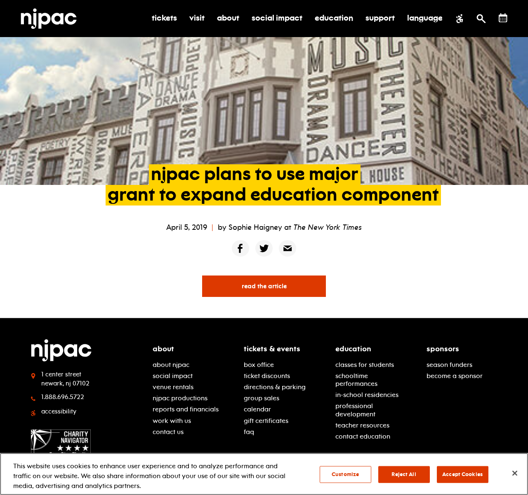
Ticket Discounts (267, 376)
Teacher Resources (362, 425)
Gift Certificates (266, 421)
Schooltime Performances (356, 380)
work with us (172, 421)
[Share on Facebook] (240, 248)
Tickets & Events (272, 349)
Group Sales (261, 398)
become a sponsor (455, 376)
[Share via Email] (287, 248)
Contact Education (362, 436)
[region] (264, 474)
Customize (345, 474)
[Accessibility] (459, 18)
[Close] (515, 473)
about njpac (171, 365)
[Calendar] (503, 18)
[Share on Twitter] (264, 248)
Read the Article (264, 286)
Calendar (257, 409)
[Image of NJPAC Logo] (52, 18)
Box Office (259, 365)
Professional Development (355, 410)
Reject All (403, 474)
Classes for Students (364, 365)
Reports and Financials (186, 409)
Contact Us (168, 432)
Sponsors (443, 349)
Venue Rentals (173, 387)
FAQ (249, 432)
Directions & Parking (275, 387)
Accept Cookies (462, 474)
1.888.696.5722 (62, 397)
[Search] (481, 18)
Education (353, 349)
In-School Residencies (366, 395)
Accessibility (58, 411)
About (163, 349)
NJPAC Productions (180, 398)
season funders (449, 365)
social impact (173, 376)
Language (425, 18)
